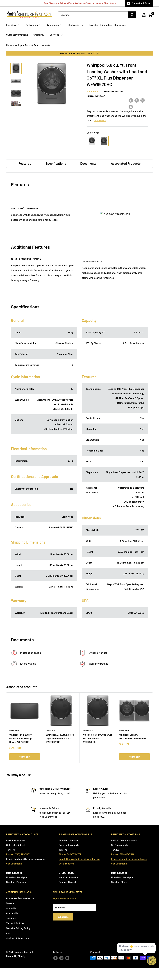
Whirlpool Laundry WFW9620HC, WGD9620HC (133, 736)
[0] (150, 15)
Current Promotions (17, 34)
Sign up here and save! (65, 898)
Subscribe (63, 916)
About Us (11, 908)
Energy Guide (28, 663)
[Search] (132, 14)
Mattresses (31, 24)
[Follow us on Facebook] (55, 958)
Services (54, 34)
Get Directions (14, 863)
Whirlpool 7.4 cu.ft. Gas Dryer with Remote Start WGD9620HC (97, 738)
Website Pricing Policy (18, 928)
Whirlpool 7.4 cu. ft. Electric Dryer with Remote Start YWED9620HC (60, 738)
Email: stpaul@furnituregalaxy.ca (129, 858)
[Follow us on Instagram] (61, 958)
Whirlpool (92, 91)
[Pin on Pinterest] (136, 100)
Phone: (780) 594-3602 (18, 854)
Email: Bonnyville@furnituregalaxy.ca (79, 858)
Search (10, 903)
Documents (88, 163)
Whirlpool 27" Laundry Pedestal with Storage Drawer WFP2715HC (20, 738)
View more (100, 120)
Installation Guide (30, 652)
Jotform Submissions (18, 938)
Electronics (74, 24)
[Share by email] (131, 106)
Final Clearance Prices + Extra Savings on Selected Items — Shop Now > (79, 3)
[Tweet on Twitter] (142, 100)
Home (9, 45)
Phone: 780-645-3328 (122, 854)
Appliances (53, 24)
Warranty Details (98, 663)
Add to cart (24, 756)
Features (24, 163)
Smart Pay (38, 34)
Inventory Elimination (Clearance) (107, 24)
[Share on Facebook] (131, 100)
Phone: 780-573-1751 (70, 854)
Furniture (11, 24)
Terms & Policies (15, 923)
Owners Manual (97, 652)
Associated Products (126, 163)
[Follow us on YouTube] (67, 958)
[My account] (143, 15)
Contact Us (12, 913)
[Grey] (104, 141)
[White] (92, 141)
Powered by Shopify (15, 956)
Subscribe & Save (141, 3)
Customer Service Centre (20, 898)
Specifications (55, 163)
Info (8, 933)
